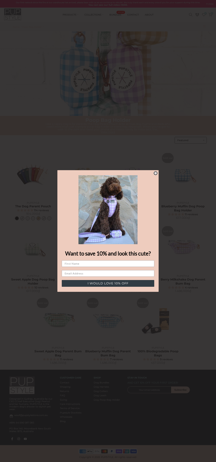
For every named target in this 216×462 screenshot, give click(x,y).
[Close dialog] (155, 173)
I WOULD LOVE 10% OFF (108, 283)
